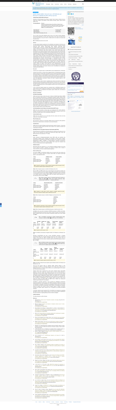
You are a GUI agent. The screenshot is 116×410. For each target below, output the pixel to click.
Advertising (41, 0)
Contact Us (50, 0)
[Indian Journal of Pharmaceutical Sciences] (38, 4)
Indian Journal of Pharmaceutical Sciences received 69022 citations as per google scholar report (76, 97)
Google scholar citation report (71, 93)
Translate (81, 1)
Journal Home (35, 0)
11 (61, 82)
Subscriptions (45, 0)
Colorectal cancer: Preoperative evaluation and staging (49, 299)
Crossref (36, 302)
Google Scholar (41, 302)
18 (44, 277)
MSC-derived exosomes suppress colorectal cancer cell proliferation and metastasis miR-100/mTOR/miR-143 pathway (49, 375)
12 (63, 83)
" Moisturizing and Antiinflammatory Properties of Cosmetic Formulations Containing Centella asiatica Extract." (75, 86)
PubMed (45, 302)
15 (38, 266)
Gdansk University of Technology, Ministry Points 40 (76, 62)
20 (54, 281)
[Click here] (58, 404)
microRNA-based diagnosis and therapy (52, 335)
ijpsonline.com (57, 403)
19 (45, 277)
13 (64, 83)
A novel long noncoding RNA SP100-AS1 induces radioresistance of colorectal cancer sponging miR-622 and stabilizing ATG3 (49, 370)
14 (37, 266)
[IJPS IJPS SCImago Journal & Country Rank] (79, 28)
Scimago (78, 59)
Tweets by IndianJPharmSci (75, 111)
